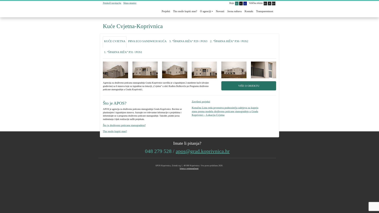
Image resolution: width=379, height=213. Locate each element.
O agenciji (205, 11)
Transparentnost (264, 11)
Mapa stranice (129, 3)
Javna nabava (234, 11)
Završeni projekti (201, 101)
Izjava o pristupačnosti (189, 168)
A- (265, 3)
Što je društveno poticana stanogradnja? (124, 125)
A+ (273, 3)
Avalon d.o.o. (189, 173)
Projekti (166, 11)
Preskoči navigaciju (112, 3)
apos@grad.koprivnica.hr (203, 151)
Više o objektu (248, 85)
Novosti (220, 11)
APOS (119, 11)
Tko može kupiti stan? (185, 11)
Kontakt (249, 11)
